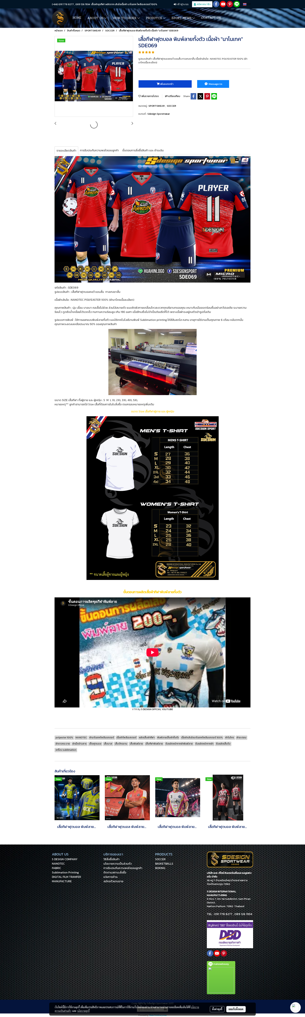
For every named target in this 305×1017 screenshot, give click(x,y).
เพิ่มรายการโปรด (150, 96)
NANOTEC (58, 863)
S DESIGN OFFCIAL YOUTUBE (157, 709)
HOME (77, 18)
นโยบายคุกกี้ (83, 1010)
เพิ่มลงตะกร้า (166, 84)
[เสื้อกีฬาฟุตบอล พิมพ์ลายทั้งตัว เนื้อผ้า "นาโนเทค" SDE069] (94, 76)
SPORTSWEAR (156, 106)
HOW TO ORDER (125, 18)
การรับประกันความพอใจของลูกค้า (122, 868)
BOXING (160, 868)
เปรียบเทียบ (174, 96)
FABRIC (56, 868)
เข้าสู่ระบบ (182, 4)
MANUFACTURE (62, 881)
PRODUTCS (154, 18)
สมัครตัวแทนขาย (113, 881)
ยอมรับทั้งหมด (236, 1009)
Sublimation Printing (65, 872)
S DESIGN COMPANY (64, 859)
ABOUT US (95, 18)
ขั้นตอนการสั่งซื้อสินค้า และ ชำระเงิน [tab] (143, 150)
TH (248, 4)
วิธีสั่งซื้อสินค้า (111, 859)
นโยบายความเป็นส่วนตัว (117, 863)
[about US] (230, 934)
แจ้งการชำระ (110, 877)
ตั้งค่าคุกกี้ (217, 1009)
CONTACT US (211, 18)
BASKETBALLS (164, 863)
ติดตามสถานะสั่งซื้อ (114, 872)
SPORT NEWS (182, 18)
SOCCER (171, 106)
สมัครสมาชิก (203, 4)
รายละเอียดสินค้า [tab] (66, 150)
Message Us (215, 84)
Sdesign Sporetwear (158, 114)
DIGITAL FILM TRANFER (66, 877)
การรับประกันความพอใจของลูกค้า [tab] (99, 150)
